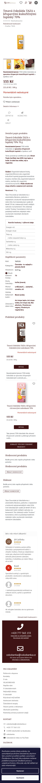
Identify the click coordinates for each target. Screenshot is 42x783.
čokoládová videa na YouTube (17, 738)
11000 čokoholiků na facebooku (18, 731)
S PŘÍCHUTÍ (19, 287)
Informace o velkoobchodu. (21, 660)
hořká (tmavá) (20, 282)
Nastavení (20, 771)
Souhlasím (20, 778)
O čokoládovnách (9, 688)
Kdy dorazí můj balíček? (21, 638)
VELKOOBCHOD (9, 682)
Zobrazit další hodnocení (27, 617)
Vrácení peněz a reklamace (13, 707)
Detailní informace (10, 106)
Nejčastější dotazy (9, 691)
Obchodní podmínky (10, 710)
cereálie (18, 289)
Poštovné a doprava (10, 673)
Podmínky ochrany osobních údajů (15, 713)
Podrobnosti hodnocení (11, 24)
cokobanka (10, 734)
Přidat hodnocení (14, 472)
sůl (23, 289)
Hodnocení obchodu (10, 700)
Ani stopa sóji (25, 303)
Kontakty (6, 676)
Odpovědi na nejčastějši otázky (21, 636)
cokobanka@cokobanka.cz (21, 654)
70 (16, 275)
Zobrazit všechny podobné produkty (21, 445)
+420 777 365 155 (21, 633)
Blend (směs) (20, 295)
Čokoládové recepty (10, 703)
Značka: (10, 26)
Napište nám (7, 685)
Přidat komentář (11, 491)
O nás (5, 679)
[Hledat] (26, 3)
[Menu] (36, 3)
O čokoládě (7, 694)
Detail (21, 367)
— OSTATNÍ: (28, 287)
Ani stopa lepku (21, 300)
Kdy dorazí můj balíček (11, 697)
